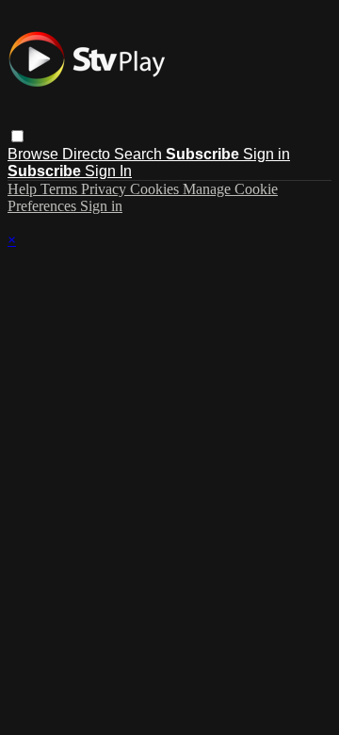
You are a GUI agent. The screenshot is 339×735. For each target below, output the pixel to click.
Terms (60, 189)
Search (140, 154)
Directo (88, 154)
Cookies (156, 189)
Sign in (266, 154)
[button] (17, 136)
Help (24, 189)
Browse (35, 154)
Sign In (108, 171)
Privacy (105, 189)
